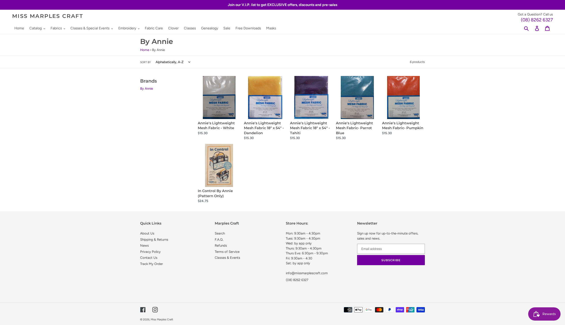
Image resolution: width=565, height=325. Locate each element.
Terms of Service (227, 252)
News (144, 246)
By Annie (146, 89)
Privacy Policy (150, 252)
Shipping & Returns (154, 240)
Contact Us (148, 258)
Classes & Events (227, 258)
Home (144, 50)
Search (220, 233)
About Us (147, 233)
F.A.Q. (219, 240)
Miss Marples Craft (47, 16)
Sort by (145, 62)
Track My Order (151, 264)
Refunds (221, 246)
